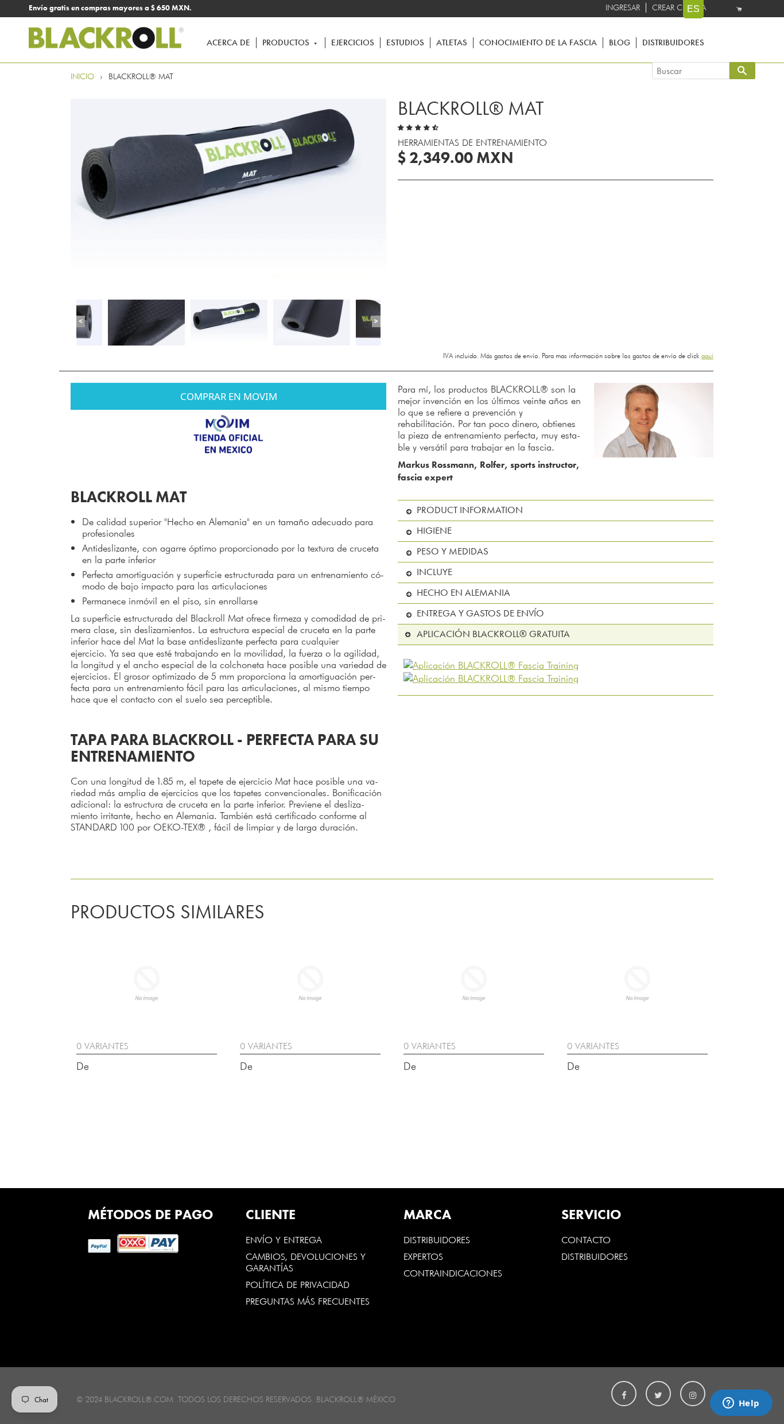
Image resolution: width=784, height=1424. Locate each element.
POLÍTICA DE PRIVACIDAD (298, 1284)
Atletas (451, 42)
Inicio (82, 77)
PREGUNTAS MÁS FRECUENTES (308, 1300)
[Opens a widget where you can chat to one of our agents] (741, 1404)
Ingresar (623, 8)
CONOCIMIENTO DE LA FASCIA (538, 42)
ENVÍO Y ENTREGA (284, 1239)
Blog (619, 42)
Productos (287, 42)
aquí (707, 355)
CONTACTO (586, 1239)
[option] (228, 190)
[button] (420, 125)
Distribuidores (673, 42)
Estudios (405, 42)
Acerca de (228, 42)
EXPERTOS (424, 1256)
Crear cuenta (679, 8)
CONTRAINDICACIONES (452, 1272)
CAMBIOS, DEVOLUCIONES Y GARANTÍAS (306, 1262)
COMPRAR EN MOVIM (228, 396)
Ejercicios (352, 42)
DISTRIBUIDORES (436, 1239)
